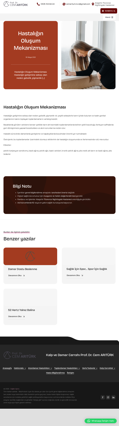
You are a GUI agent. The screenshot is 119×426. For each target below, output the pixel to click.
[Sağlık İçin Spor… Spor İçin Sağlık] (89, 256)
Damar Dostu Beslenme (22, 269)
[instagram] (108, 397)
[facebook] (103, 397)
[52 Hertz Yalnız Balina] (30, 297)
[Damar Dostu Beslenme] (30, 249)
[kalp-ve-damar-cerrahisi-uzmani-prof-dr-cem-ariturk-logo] (15, 1)
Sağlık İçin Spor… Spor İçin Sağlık (86, 269)
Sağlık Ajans (14, 389)
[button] (101, 421)
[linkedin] (113, 397)
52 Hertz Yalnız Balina (21, 310)
